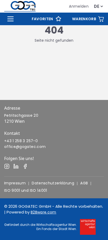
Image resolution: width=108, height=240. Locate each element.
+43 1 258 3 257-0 (21, 140)
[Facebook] (25, 166)
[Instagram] (6, 166)
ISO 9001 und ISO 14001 (25, 190)
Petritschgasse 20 (21, 115)
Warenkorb (84, 19)
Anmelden (79, 6)
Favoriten (42, 19)
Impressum (15, 183)
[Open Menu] (10, 19)
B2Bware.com (43, 212)
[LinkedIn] (16, 166)
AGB (84, 183)
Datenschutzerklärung (53, 183)
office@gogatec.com (25, 146)
